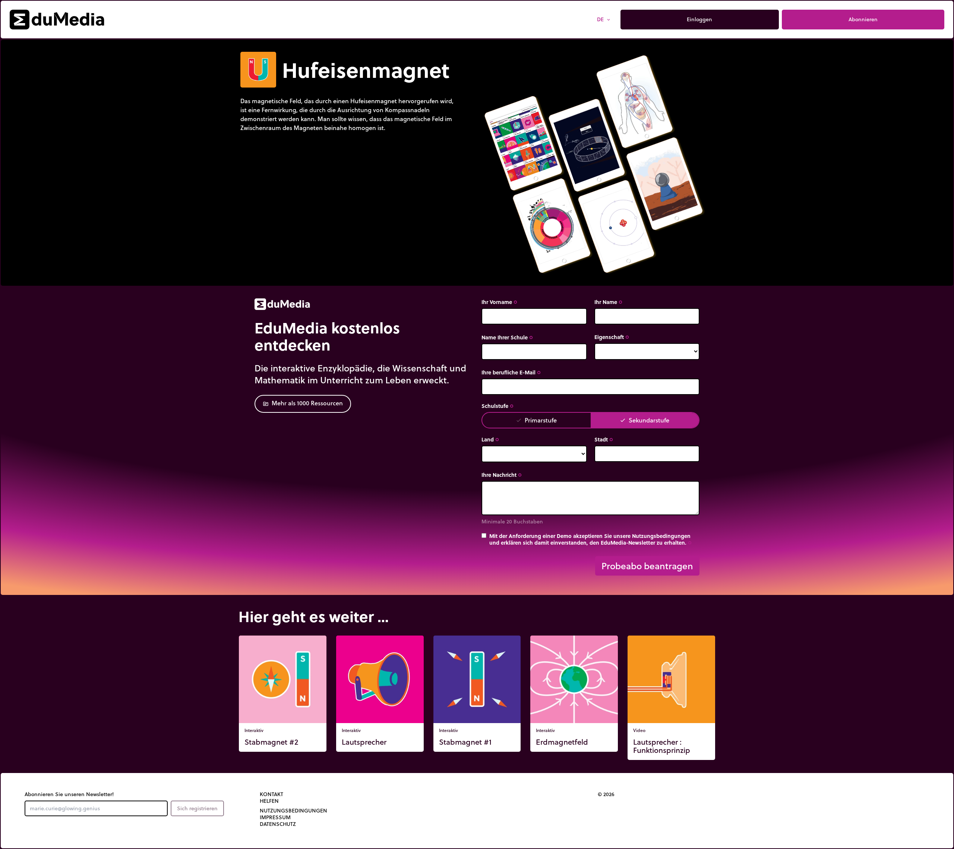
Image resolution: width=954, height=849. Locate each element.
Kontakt (271, 794)
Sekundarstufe (644, 420)
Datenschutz (278, 824)
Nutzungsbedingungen (293, 810)
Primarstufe (536, 420)
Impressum (275, 817)
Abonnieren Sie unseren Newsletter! (69, 794)
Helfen (269, 801)
